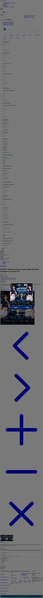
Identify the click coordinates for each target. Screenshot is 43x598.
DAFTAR (16, 307)
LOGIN (27, 307)
